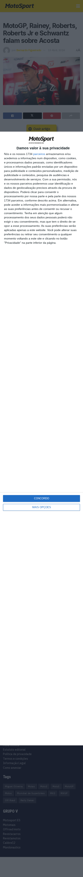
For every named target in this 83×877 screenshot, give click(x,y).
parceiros (39, 154)
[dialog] (41, 439)
